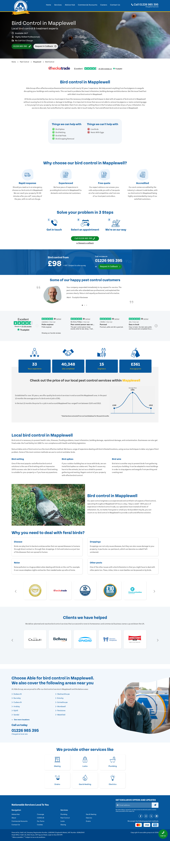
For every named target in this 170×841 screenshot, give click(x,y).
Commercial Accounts (20, 821)
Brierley (60, 698)
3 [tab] (86, 305)
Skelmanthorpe (63, 694)
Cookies (40, 825)
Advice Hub (16, 814)
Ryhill (15, 711)
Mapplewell (37, 62)
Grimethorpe (62, 702)
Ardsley (16, 706)
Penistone (61, 711)
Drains (88, 821)
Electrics (89, 818)
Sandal (16, 715)
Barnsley (17, 698)
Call (145, 4)
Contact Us (16, 825)
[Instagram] (146, 816)
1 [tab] (82, 305)
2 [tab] (84, 305)
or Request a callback (85, 243)
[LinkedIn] (156, 816)
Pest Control (24, 62)
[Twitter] (151, 816)
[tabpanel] (85, 294)
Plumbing (63, 814)
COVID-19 (40, 818)
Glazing (63, 825)
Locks (62, 821)
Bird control (55, 257)
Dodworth (17, 694)
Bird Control (49, 62)
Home (14, 62)
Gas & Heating (91, 814)
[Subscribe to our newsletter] (155, 805)
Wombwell (61, 706)
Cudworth (17, 702)
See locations (21, 720)
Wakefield (61, 715)
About (14, 818)
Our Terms (40, 821)
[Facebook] (140, 816)
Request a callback (44, 46)
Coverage (40, 814)
